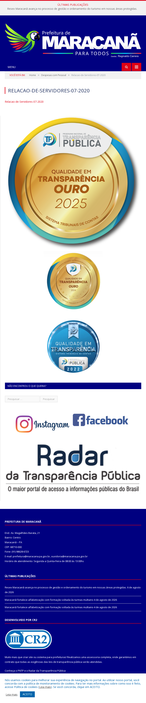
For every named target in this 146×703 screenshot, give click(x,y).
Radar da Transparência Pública (47, 670)
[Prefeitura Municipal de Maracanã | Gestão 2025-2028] (73, 40)
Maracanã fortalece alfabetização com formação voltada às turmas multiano (72, 8)
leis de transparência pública (65, 662)
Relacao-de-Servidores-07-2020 (24, 101)
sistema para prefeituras (51, 657)
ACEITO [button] (27, 694)
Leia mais (45, 687)
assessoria (93, 657)
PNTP (21, 670)
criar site (28, 657)
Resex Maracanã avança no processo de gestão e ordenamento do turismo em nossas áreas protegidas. (66, 587)
